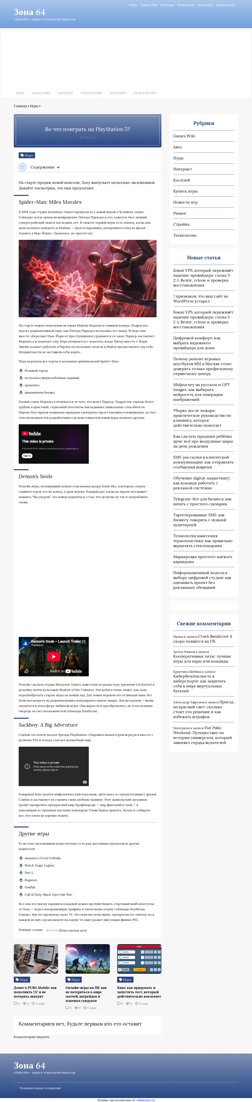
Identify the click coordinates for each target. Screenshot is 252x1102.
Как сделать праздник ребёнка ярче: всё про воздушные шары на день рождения (203, 441)
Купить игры (185, 191)
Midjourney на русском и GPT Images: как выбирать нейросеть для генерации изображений (201, 392)
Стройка (181, 224)
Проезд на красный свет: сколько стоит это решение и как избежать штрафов (203, 709)
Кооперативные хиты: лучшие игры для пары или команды (202, 659)
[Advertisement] (126, 57)
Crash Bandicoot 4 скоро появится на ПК (202, 639)
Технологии (186, 5)
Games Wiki (149, 5)
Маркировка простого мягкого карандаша (202, 559)
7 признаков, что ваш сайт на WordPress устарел (200, 298)
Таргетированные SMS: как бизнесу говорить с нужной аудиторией (199, 519)
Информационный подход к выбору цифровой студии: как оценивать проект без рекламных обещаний (202, 580)
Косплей (167, 5)
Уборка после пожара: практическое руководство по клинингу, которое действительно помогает (202, 418)
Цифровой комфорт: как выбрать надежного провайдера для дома (196, 342)
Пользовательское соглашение (40, 1088)
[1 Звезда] (47, 930)
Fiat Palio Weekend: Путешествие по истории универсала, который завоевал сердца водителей (202, 735)
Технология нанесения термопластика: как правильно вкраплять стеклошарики (203, 540)
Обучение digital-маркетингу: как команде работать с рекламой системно (201, 483)
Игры (133, 5)
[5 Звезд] (57, 930)
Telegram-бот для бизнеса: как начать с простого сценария (202, 501)
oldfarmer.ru (145, 1100)
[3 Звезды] (52, 930)
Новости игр (225, 5)
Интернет (205, 5)
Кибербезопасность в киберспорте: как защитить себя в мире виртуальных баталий (199, 683)
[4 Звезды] (54, 930)
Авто (177, 146)
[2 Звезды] (50, 930)
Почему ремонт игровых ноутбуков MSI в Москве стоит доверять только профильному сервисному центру (203, 366)
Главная (20, 106)
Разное (179, 213)
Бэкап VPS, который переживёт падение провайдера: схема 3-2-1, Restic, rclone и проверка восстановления (203, 278)
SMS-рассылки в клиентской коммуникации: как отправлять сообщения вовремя (203, 462)
